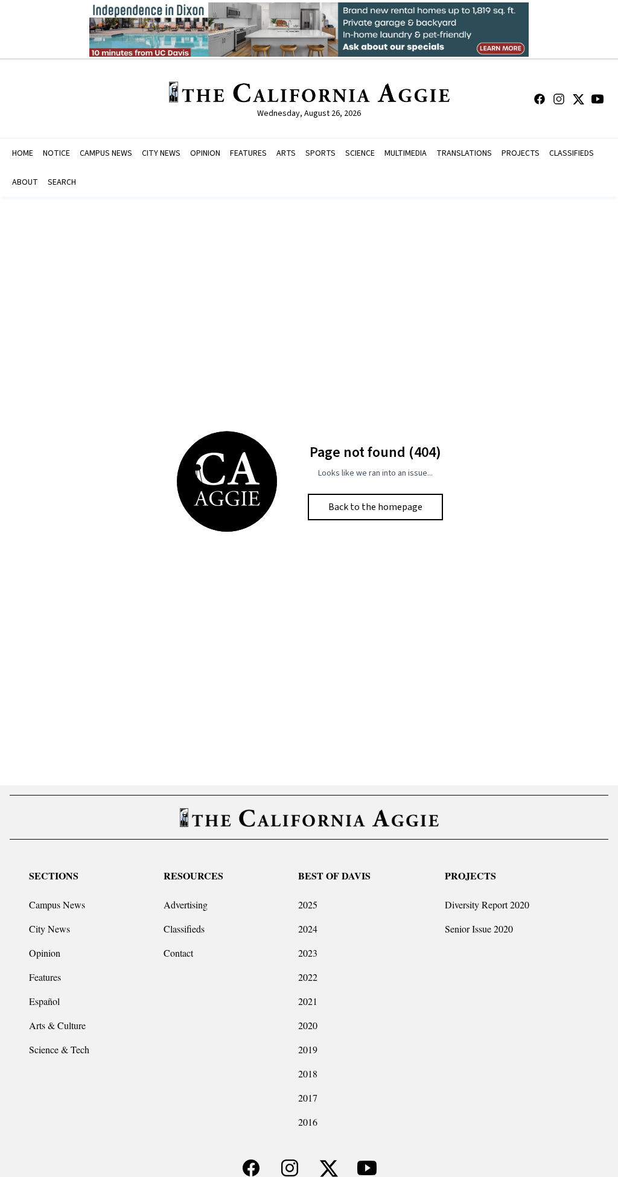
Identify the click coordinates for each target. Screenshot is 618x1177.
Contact (178, 952)
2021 (307, 1001)
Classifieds (184, 928)
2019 (307, 1049)
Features (45, 977)
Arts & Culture (57, 1025)
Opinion (44, 952)
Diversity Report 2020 (487, 904)
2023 (307, 952)
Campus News (57, 904)
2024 (307, 928)
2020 (307, 1025)
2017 (307, 1097)
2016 (307, 1121)
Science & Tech (59, 1049)
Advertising (186, 904)
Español (44, 1001)
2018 (307, 1073)
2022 (307, 977)
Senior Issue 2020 (479, 928)
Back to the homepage (375, 507)
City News (49, 928)
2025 (307, 904)
